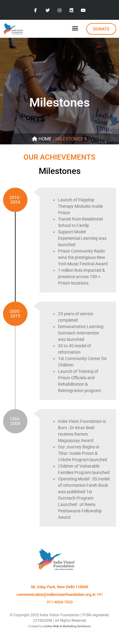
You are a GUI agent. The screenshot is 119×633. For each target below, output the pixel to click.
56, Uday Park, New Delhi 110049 (59, 587)
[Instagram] (59, 10)
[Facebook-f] (35, 10)
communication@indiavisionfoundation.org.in (56, 594)
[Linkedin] (72, 10)
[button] (75, 28)
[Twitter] (47, 10)
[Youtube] (83, 10)
